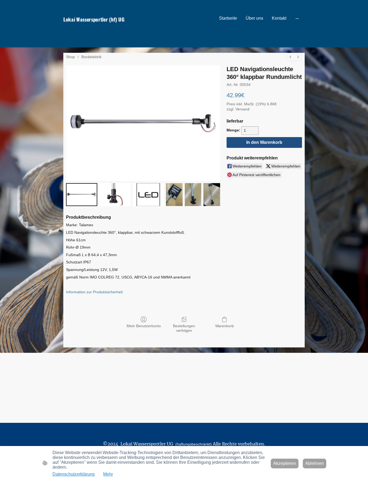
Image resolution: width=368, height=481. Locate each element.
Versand (242, 109)
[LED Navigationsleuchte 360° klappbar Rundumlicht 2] (148, 194)
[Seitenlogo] (100, 29)
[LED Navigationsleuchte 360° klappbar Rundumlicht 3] (174, 194)
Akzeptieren (284, 463)
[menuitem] (290, 57)
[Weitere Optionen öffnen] (297, 18)
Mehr (108, 474)
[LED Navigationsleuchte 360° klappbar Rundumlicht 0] (81, 194)
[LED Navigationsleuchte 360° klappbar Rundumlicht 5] (211, 194)
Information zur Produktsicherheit (94, 292)
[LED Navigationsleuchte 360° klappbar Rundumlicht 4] (193, 194)
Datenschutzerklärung (74, 474)
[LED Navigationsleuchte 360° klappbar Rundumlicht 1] (115, 194)
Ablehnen (314, 463)
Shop (70, 57)
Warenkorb (224, 326)
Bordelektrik (91, 57)
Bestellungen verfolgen (184, 328)
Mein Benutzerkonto (144, 326)
